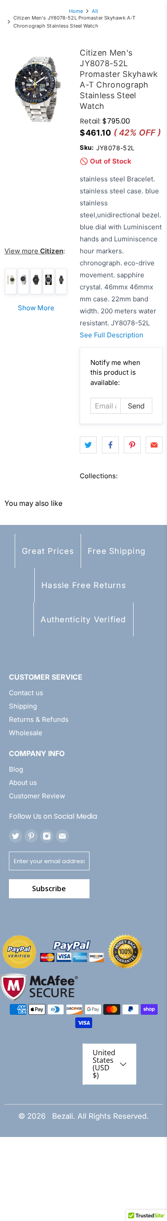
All (95, 11)
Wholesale (25, 733)
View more (33, 251)
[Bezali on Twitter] (15, 836)
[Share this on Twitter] (88, 444)
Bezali (62, 1116)
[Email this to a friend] (154, 444)
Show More (36, 308)
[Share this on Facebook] (110, 444)
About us (23, 782)
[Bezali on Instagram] (46, 836)
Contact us (26, 693)
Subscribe (49, 888)
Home (76, 11)
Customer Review (37, 796)
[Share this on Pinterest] (132, 444)
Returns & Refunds (39, 719)
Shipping (23, 706)
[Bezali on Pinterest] (31, 836)
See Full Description (111, 335)
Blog (16, 769)
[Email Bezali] (62, 836)
